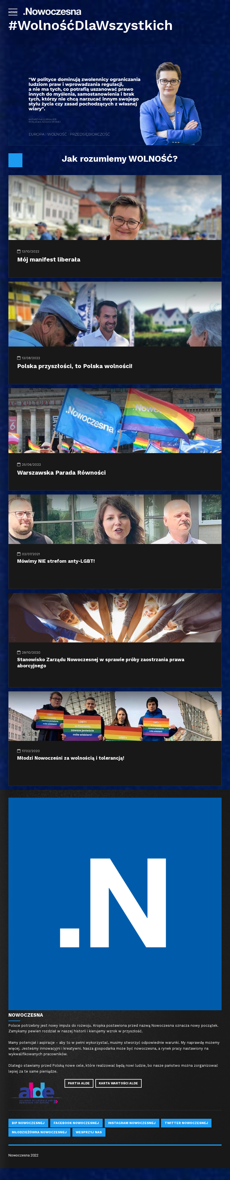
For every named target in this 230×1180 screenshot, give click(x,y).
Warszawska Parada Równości (61, 472)
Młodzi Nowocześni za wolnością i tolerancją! (70, 758)
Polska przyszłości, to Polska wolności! (74, 365)
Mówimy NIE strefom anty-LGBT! (56, 561)
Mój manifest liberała (48, 259)
